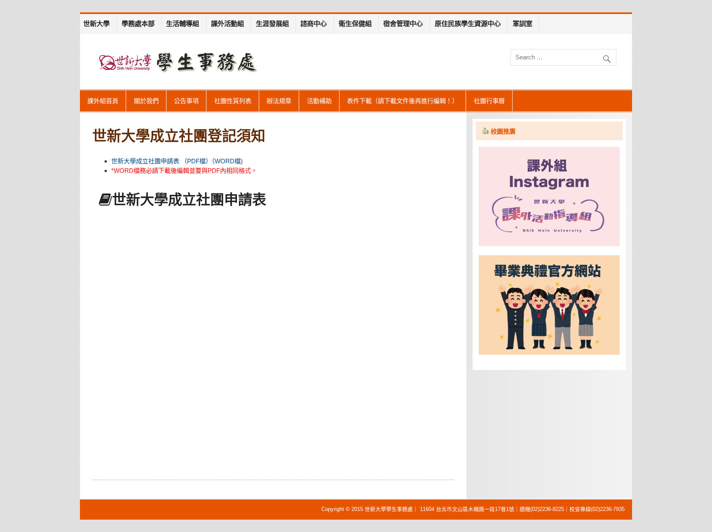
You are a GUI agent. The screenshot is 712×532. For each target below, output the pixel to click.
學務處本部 (138, 23)
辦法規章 (279, 100)
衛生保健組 (355, 23)
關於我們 (146, 100)
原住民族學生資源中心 (468, 23)
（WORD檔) (227, 161)
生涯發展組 (272, 23)
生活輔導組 (182, 23)
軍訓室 (522, 23)
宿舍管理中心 (403, 23)
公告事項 (186, 100)
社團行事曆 (489, 100)
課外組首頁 (102, 100)
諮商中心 (313, 23)
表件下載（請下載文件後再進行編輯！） (402, 100)
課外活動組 (227, 23)
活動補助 (319, 100)
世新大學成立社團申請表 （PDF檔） (161, 161)
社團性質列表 (232, 100)
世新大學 (96, 23)
